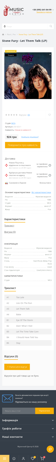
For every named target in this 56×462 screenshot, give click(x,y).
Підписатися (44, 411)
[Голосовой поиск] (4, 26)
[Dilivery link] (50, 165)
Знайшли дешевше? (30, 137)
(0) (29, 115)
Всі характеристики (41, 192)
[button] (23, 458)
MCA (13, 123)
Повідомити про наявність (22, 145)
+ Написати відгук (17, 366)
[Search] (51, 26)
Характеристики (14, 219)
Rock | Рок (11, 34)
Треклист (9, 225)
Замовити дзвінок (44, 12)
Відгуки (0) (10, 231)
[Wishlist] (49, 115)
